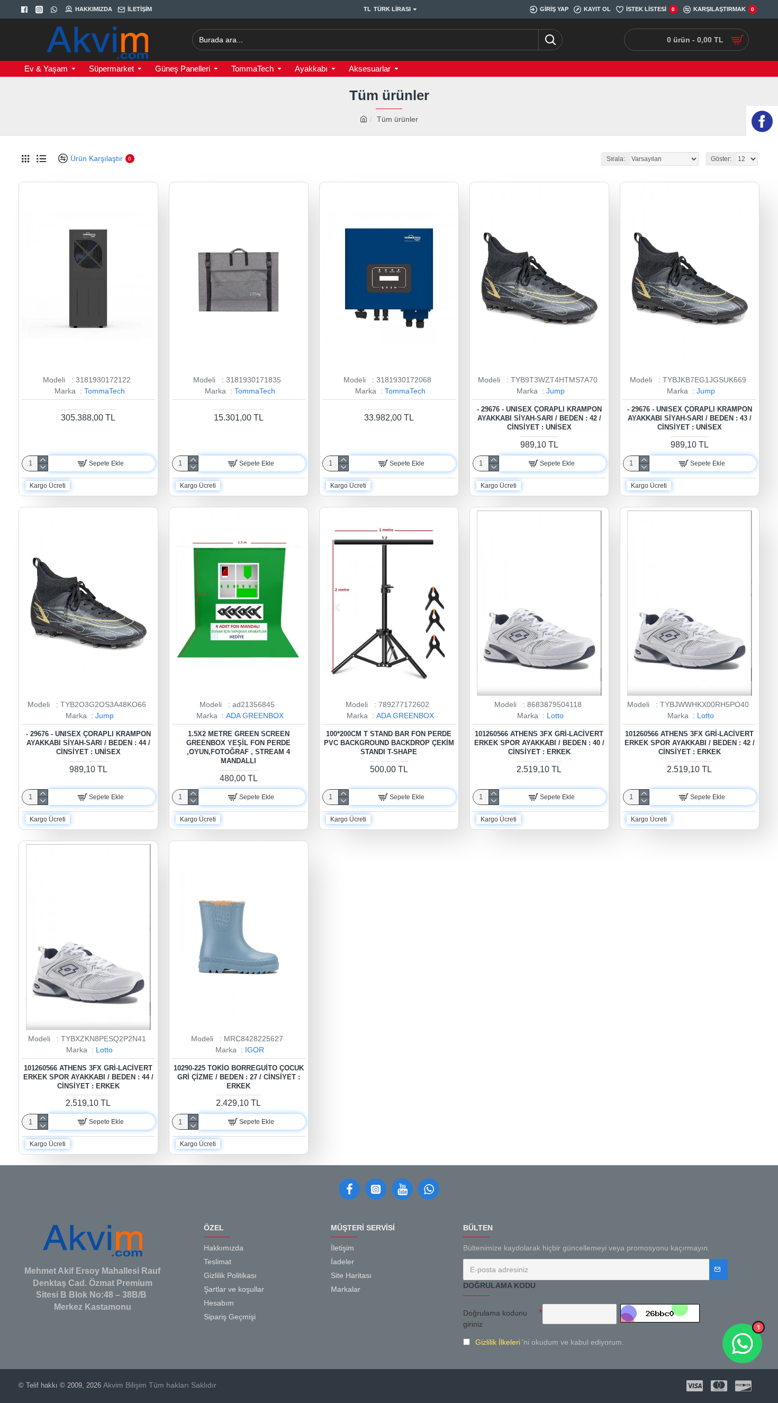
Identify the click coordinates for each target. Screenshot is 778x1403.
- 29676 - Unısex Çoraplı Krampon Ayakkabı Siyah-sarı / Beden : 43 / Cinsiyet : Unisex (689, 418)
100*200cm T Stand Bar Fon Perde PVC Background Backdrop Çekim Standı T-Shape (389, 743)
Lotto (555, 715)
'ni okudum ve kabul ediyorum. (549, 1342)
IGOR (254, 1049)
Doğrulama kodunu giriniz (495, 1318)
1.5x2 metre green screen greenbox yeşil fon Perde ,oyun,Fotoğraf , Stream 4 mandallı (238, 747)
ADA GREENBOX (255, 715)
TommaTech (104, 391)
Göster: (721, 159)
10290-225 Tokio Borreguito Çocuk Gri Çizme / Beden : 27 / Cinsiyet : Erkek (239, 1077)
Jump (555, 391)
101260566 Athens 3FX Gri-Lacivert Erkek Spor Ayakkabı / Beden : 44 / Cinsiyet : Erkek (88, 1077)
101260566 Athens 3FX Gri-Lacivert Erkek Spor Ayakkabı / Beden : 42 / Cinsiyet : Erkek (690, 743)
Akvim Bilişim (124, 1385)
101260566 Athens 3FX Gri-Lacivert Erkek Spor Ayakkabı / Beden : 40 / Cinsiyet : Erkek (539, 743)
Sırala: (616, 159)
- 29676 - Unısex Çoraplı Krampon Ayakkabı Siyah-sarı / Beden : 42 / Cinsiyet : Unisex (539, 418)
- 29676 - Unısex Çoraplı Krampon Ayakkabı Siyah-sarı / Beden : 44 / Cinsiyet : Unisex (88, 743)
